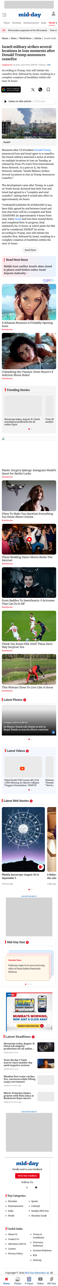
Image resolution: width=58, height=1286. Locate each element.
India (10, 1210)
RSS (35, 1255)
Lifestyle (35, 1206)
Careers (12, 1248)
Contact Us (13, 1239)
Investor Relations (42, 1250)
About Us (12, 1234)
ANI (48, 65)
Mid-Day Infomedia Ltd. (37, 1272)
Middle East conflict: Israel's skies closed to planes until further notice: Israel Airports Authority (28, 270)
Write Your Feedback (27, 1176)
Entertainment (15, 1206)
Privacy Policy (15, 1253)
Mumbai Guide (39, 1215)
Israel (18, 218)
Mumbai (12, 1201)
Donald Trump (42, 150)
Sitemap (37, 1260)
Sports (34, 1201)
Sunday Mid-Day (40, 1210)
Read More (30, 250)
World (11, 1215)
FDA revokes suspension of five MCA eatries (27, 30)
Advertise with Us (17, 1244)
